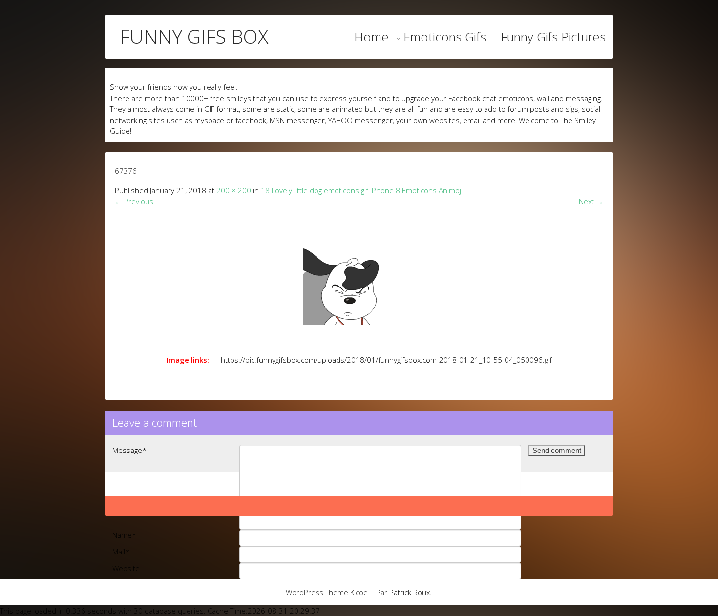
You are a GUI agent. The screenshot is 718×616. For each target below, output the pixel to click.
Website (126, 568)
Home (371, 36)
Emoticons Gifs (444, 36)
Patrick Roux (409, 592)
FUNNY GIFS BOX (194, 36)
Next (591, 201)
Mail (120, 551)
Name (124, 535)
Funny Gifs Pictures (553, 36)
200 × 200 (233, 190)
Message (129, 450)
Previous (134, 201)
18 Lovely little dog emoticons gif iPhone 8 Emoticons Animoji (362, 190)
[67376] (359, 278)
